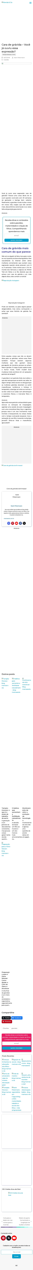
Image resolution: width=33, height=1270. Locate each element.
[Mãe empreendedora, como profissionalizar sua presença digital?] (16, 1099)
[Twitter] (24, 523)
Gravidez (6, 60)
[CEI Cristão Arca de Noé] (16, 1201)
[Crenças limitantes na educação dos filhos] (6, 1065)
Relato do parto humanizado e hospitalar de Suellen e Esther (23, 1221)
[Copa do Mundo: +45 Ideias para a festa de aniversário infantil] (6, 1079)
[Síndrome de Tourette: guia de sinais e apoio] (26, 1079)
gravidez (14, 1028)
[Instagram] (8, 523)
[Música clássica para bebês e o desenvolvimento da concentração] (26, 1091)
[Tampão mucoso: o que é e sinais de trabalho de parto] (6, 741)
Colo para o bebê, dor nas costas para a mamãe (7, 1221)
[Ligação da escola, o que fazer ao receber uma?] (16, 1062)
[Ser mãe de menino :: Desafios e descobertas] (16, 1077)
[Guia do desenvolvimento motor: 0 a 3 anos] (26, 1062)
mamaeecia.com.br (9, 518)
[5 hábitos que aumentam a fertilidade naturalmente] (16, 741)
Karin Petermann (19, 57)
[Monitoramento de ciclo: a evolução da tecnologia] (26, 741)
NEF (16, 1265)
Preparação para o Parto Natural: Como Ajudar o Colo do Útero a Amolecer (5, 980)
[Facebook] (20, 523)
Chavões (6, 1028)
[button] (30, 3)
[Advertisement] (16, 23)
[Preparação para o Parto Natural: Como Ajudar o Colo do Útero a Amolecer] (6, 906)
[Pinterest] (12, 523)
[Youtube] (16, 523)
